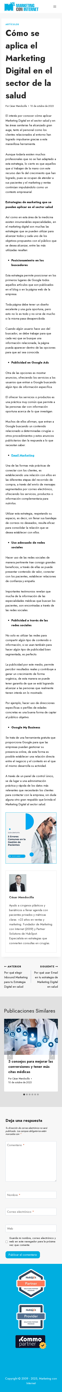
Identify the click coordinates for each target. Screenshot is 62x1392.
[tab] (24, 1094)
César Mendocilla (18, 106)
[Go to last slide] (10, 1055)
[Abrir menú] (54, 6)
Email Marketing (22, 455)
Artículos (12, 24)
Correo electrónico (20, 1212)
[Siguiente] (52, 1055)
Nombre (13, 1195)
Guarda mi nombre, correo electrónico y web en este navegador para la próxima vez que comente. (32, 1241)
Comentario (16, 1145)
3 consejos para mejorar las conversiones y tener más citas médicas (30, 1066)
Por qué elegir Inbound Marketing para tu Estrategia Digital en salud (16, 977)
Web (10, 1229)
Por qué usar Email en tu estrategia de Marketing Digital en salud (46, 977)
